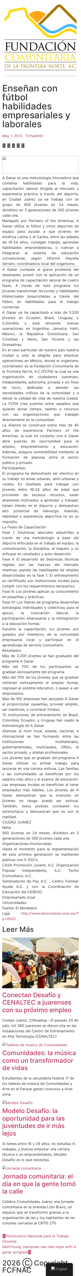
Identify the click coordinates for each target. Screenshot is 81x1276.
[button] (40, 76)
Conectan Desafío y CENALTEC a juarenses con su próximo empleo (37, 1002)
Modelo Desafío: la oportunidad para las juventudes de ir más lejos (33, 1122)
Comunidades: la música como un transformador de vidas (39, 1060)
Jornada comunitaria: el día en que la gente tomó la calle (39, 1183)
